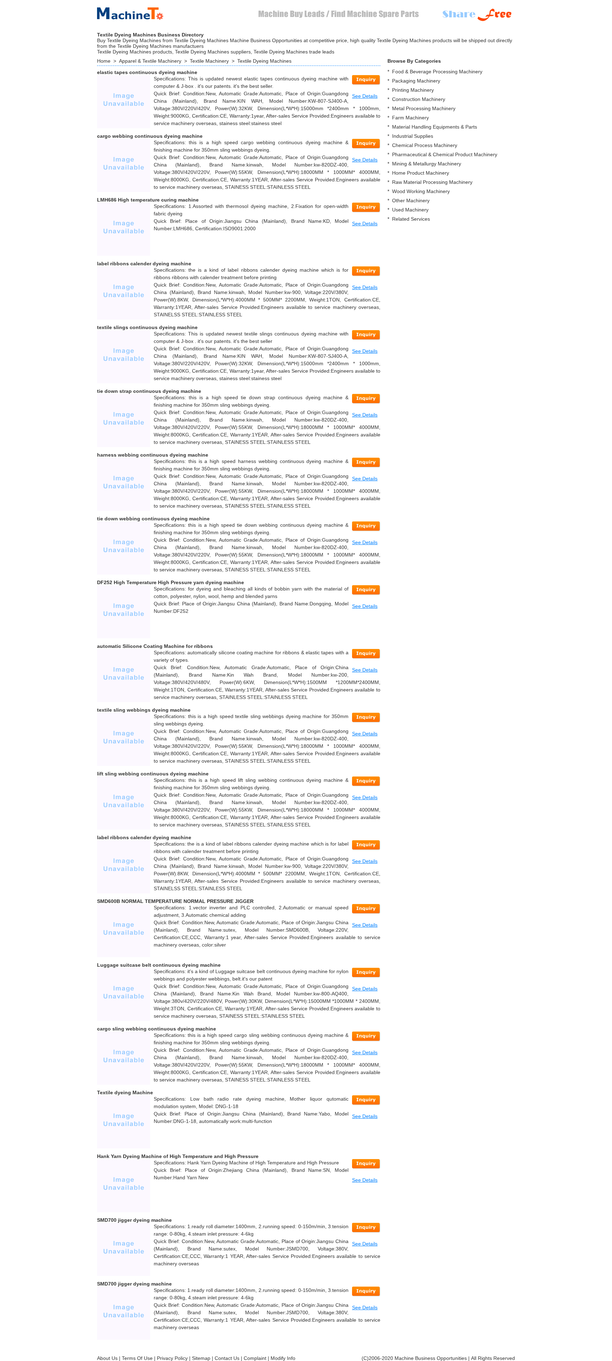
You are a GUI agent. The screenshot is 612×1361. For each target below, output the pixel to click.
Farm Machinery (410, 117)
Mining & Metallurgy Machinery (426, 163)
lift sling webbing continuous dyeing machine (153, 773)
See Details (365, 96)
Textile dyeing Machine (125, 1092)
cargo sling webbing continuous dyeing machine (156, 1029)
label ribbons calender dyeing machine (144, 263)
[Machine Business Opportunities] (136, 12)
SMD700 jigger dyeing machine (134, 1220)
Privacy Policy (172, 1358)
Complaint (255, 1358)
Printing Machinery (413, 90)
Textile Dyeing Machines (264, 61)
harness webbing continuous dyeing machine (152, 455)
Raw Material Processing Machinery (432, 182)
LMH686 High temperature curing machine (148, 200)
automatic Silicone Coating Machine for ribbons (155, 646)
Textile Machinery (209, 61)
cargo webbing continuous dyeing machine (150, 136)
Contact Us (227, 1358)
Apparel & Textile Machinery (150, 61)
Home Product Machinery (420, 173)
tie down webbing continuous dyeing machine (153, 518)
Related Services (411, 219)
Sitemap (201, 1358)
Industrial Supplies (412, 136)
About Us (107, 1358)
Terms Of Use (137, 1358)
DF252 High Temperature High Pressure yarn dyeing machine (170, 582)
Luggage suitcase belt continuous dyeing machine (159, 965)
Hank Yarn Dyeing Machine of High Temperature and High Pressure (178, 1156)
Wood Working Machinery (421, 191)
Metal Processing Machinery (423, 108)
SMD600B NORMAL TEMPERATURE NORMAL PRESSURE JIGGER (175, 901)
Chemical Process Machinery (424, 145)
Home (103, 61)
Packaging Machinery (416, 81)
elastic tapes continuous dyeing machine (147, 72)
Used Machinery (410, 210)
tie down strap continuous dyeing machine (149, 391)
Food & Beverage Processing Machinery (437, 71)
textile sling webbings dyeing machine (144, 710)
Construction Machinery (418, 99)
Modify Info (283, 1358)
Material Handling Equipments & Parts (434, 127)
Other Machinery (411, 200)
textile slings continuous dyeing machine (147, 327)
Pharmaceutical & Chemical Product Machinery (444, 154)
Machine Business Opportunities (431, 1358)
